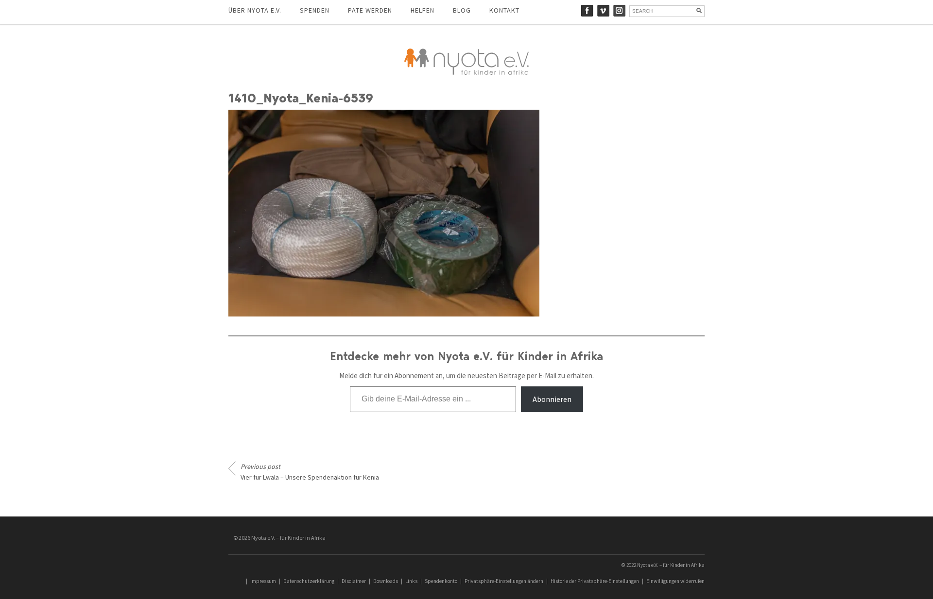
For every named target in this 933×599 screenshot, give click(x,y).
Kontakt (504, 10)
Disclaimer (354, 581)
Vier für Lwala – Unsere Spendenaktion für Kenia (310, 472)
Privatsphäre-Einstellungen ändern (504, 581)
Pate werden (370, 10)
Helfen (422, 10)
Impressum (263, 581)
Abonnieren (552, 399)
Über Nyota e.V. (254, 10)
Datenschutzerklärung (308, 581)
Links (411, 581)
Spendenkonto (441, 581)
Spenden (314, 10)
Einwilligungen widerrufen (675, 581)
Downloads (385, 581)
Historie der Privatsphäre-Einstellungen (595, 581)
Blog (462, 10)
